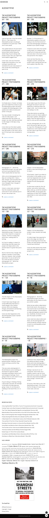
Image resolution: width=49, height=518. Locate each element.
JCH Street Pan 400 (22, 450)
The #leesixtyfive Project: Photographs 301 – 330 (36, 17)
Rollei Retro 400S (10, 458)
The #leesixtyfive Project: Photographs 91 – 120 (11, 276)
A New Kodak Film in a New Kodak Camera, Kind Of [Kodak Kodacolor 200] (20, 419)
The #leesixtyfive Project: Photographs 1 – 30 (36, 339)
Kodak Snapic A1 (5, 453)
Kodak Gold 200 (24, 451)
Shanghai (17, 458)
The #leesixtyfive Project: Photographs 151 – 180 (11, 209)
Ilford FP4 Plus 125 (29, 448)
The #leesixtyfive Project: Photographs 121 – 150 (36, 209)
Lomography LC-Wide (7, 455)
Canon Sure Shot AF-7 (37, 444)
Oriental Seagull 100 (17, 457)
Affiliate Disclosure (6, 507)
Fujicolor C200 (24, 446)
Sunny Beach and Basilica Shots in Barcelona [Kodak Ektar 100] (18, 425)
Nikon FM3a (36, 455)
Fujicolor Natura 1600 (15, 448)
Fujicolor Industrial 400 (6, 448)
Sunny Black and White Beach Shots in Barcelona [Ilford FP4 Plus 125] (19, 434)
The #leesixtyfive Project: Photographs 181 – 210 (36, 147)
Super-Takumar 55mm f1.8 (29, 460)
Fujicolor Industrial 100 (34, 446)
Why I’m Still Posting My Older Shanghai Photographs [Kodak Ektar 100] (20, 414)
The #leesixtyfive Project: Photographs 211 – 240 (11, 147)
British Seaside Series (24, 444)
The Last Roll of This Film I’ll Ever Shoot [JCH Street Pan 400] (17, 421)
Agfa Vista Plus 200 (5, 444)
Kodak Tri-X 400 (12, 453)
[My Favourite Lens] (4, 2)
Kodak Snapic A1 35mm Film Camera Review (13, 432)
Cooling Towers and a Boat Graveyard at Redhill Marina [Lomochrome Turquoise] (22, 408)
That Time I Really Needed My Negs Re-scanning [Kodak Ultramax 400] (20, 410)
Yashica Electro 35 (10, 463)
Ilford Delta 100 (22, 448)
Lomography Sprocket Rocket (19, 455)
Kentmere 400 (30, 450)
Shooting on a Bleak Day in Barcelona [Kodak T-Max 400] (16, 436)
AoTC (10, 444)
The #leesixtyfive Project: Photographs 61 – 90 (36, 276)
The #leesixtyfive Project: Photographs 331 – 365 (11, 17)
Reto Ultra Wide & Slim (40, 457)
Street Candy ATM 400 (33, 458)
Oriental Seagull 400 (25, 457)
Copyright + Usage (6, 509)
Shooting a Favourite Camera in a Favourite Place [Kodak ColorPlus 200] (20, 423)
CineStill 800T (4, 446)
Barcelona (14, 444)
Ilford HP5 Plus (37, 448)
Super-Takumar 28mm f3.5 (11, 461)
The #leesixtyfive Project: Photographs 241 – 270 (36, 82)
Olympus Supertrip (7, 457)
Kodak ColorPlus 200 (7, 451)
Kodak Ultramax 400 (21, 453)
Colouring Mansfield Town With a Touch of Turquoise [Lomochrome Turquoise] (22, 406)
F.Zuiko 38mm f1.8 (14, 446)
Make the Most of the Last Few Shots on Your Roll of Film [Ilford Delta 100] (20, 412)
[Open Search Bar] (44, 2)
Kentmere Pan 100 (38, 450)
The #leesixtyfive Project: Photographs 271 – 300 (11, 82)
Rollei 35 (4, 458)
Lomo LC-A (29, 455)
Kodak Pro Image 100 (40, 451)
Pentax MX (32, 457)
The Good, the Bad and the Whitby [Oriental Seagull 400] (16, 429)
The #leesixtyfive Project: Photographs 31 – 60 (11, 339)
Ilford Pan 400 (5, 450)
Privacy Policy (5, 511)
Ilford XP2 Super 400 (13, 450)
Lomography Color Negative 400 (32, 453)
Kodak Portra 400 (32, 451)
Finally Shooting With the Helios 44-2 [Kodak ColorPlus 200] (17, 416)
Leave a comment (8, 73)
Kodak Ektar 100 (17, 451)
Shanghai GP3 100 (24, 458)
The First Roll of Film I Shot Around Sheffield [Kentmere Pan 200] (18, 427)
